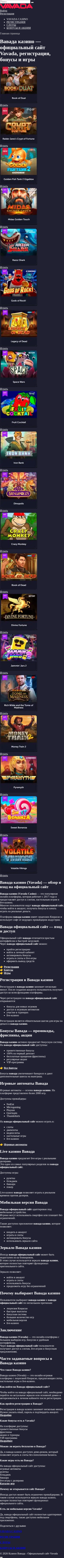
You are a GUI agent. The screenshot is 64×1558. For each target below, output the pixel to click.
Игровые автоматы (15, 1144)
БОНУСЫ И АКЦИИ (19, 28)
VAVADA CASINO (11, 1531)
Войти (3, 10)
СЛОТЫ (11, 25)
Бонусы (8, 970)
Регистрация (7, 13)
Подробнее (6, 1440)
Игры (7, 973)
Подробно (5, 1415)
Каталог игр (7, 1483)
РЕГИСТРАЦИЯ (16, 22)
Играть (4, 105)
